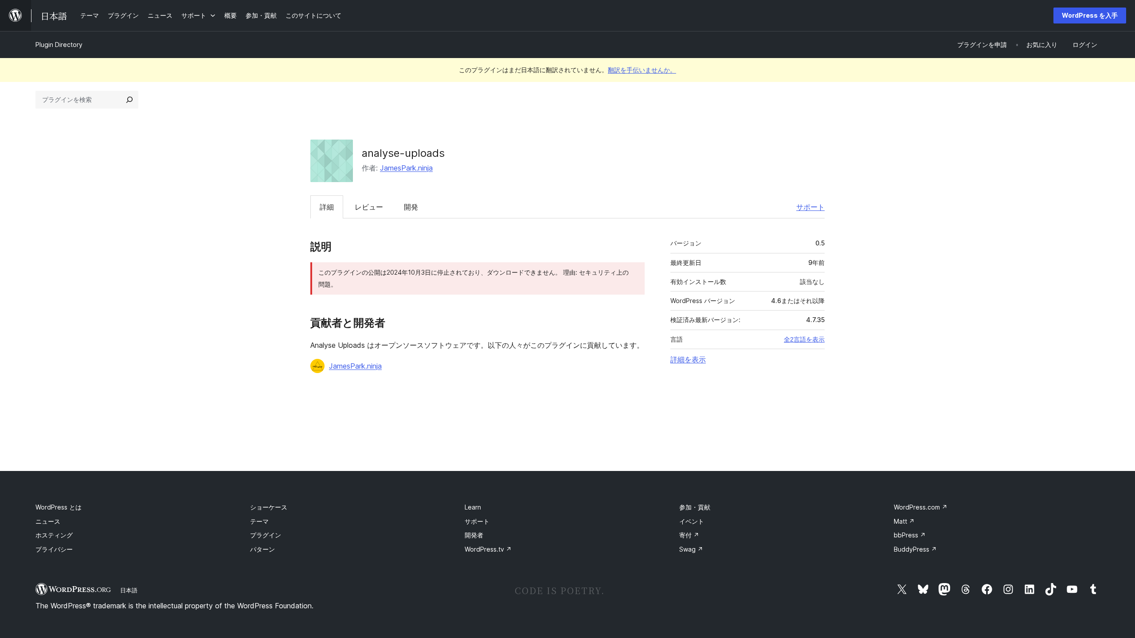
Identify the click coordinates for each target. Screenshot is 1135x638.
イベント (691, 521)
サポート (810, 206)
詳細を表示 (688, 359)
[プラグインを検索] (129, 100)
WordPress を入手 (1090, 15)
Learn (473, 507)
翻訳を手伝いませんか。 (642, 70)
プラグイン (265, 535)
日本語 (128, 590)
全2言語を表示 (804, 339)
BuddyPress (915, 549)
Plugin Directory (58, 44)
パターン (262, 549)
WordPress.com (920, 507)
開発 (411, 206)
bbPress (910, 535)
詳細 (327, 206)
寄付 (689, 535)
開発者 (474, 535)
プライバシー (54, 549)
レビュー (369, 206)
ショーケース (268, 507)
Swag (691, 549)
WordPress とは (58, 507)
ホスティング (54, 535)
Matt (904, 521)
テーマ (259, 521)
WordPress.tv (488, 549)
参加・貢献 (694, 507)
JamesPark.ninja (406, 167)
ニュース (47, 521)
